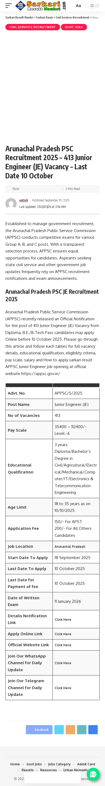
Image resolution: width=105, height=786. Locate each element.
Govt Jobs (74, 27)
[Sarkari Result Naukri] (41, 6)
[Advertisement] (52, 86)
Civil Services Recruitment (32, 27)
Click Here (63, 620)
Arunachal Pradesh (70, 547)
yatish (23, 200)
